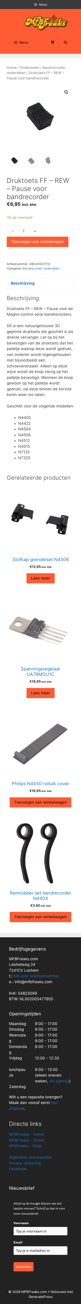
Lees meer (40, 578)
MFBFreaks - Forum (27, 1140)
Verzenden (23, 1267)
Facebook (18, 1169)
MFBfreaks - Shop (25, 1146)
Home (12, 67)
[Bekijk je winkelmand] (52, 42)
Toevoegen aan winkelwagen (37, 241)
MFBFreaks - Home (26, 1134)
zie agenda (59, 1081)
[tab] (40, 284)
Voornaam (21, 1223)
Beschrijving (23, 283)
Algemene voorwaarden (30, 1157)
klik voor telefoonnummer (36, 976)
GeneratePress (41, 1297)
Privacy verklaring (25, 1163)
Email (19, 1242)
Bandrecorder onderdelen (41, 268)
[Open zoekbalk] (65, 42)
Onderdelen (29, 67)
